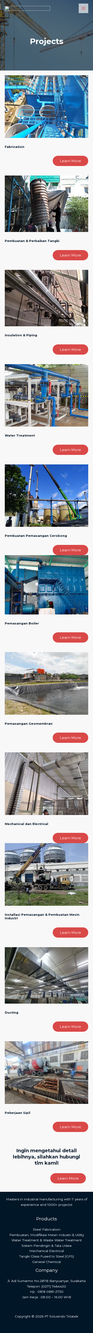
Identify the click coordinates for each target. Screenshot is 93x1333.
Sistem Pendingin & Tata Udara (46, 1245)
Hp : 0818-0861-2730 (46, 1291)
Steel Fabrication (46, 1229)
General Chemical (46, 1262)
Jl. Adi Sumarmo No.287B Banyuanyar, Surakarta (46, 1281)
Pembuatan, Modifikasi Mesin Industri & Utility (46, 1235)
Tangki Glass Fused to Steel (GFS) (46, 1256)
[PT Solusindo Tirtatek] (27, 8)
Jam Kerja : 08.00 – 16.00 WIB (46, 1297)
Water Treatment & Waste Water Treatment (46, 1240)
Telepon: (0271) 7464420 (46, 1286)
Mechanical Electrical (46, 1251)
